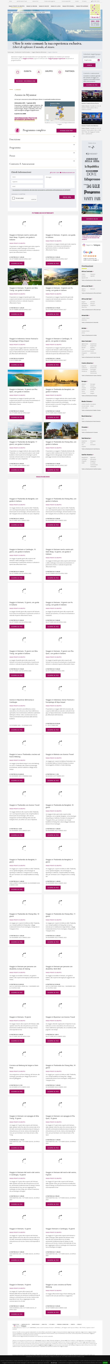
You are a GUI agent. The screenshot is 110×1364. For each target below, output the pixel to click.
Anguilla (84, 366)
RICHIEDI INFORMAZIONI (26, 81)
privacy (79, 1324)
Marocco (92, 289)
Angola (83, 302)
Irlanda (84, 393)
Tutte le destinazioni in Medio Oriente (91, 410)
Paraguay (92, 441)
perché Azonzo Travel (22, 1)
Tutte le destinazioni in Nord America (91, 421)
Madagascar (85, 305)
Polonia (92, 386)
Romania (92, 389)
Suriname (92, 444)
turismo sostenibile (66, 1)
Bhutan (84, 347)
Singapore (93, 461)
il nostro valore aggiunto (49, 1)
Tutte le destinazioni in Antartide (90, 322)
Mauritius (84, 307)
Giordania (93, 404)
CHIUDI (105, 1362)
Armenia (84, 346)
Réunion (92, 303)
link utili (44, 1324)
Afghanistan (85, 344)
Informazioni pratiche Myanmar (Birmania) (25, 119)
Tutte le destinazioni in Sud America (91, 449)
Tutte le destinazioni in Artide (89, 335)
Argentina (84, 441)
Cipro (83, 386)
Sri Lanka (92, 463)
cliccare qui (54, 1362)
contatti (77, 1)
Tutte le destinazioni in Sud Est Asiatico (91, 469)
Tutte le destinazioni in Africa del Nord (91, 293)
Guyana (84, 446)
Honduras (84, 371)
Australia (84, 430)
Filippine (84, 461)
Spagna (92, 393)
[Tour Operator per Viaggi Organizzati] (95, 18)
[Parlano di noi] (92, 171)
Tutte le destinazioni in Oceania (90, 432)
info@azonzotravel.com (68, 172)
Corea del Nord (86, 351)
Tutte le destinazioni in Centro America (91, 375)
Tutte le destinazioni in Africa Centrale (91, 280)
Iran (83, 355)
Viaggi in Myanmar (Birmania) (39, 52)
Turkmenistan (94, 465)
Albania (84, 384)
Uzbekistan (93, 353)
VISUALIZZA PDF (66, 130)
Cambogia (84, 459)
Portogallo (93, 388)
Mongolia (92, 349)
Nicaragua (93, 369)
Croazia (84, 388)
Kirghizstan (93, 346)
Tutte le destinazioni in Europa (89, 395)
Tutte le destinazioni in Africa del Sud (91, 309)
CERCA (89, 65)
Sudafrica (92, 305)
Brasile (83, 443)
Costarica (84, 367)
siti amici (52, 1324)
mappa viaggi (35, 1324)
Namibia (92, 302)
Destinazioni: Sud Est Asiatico (22, 52)
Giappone (84, 353)
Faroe (83, 391)
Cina (83, 349)
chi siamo (84, 1)
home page (11, 52)
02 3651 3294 (95, 1)
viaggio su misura (28, 58)
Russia (92, 351)
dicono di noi (35, 1)
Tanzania (92, 274)
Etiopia (83, 290)
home (10, 1)
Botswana (84, 303)
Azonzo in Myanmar (55, 122)
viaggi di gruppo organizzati (57, 58)
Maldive (92, 347)
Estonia (84, 389)
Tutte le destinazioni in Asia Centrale (91, 357)
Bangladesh (85, 457)
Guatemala (85, 369)
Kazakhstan (93, 344)
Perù (91, 443)
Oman (92, 406)
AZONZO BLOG (92, 219)
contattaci (16, 1324)
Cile (83, 444)
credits (73, 1324)
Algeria (83, 289)
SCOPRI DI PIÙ (91, 85)
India (83, 463)
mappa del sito (26, 1324)
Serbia (92, 391)
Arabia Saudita (86, 404)
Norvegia (92, 384)
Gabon (83, 274)
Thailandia (93, 466)
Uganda (92, 276)
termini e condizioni (62, 1324)
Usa (83, 419)
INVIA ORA (67, 197)
